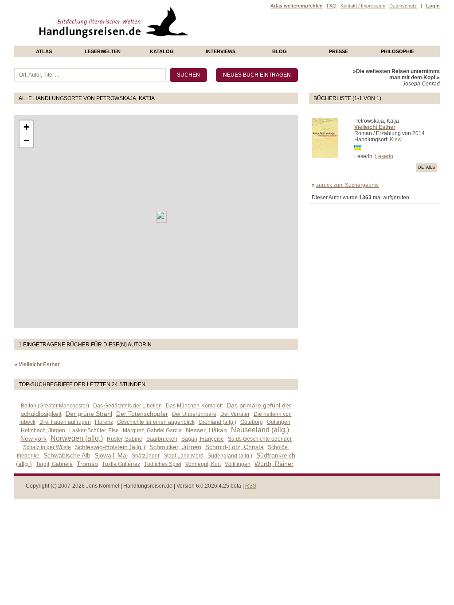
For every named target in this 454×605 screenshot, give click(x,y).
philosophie (397, 51)
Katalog (162, 51)
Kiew (396, 139)
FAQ (332, 5)
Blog (279, 51)
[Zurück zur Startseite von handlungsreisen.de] (178, 42)
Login (433, 5)
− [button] (26, 140)
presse (338, 51)
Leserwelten (103, 51)
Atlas (44, 51)
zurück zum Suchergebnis (347, 185)
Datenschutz (403, 5)
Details (426, 167)
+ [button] (26, 126)
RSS (250, 486)
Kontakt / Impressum (362, 5)
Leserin (384, 156)
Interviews (220, 51)
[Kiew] (161, 217)
